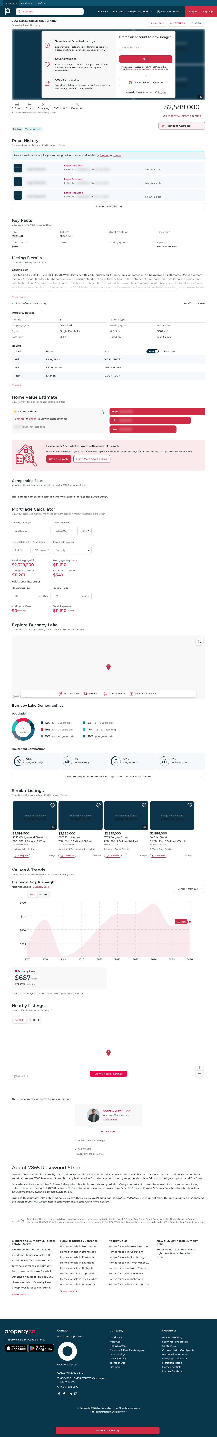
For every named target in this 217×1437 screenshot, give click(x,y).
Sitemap (115, 1367)
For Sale (103, 11)
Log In (193, 11)
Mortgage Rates (172, 1362)
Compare (158, 22)
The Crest (196, 1178)
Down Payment (61, 522)
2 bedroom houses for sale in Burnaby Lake (38, 1255)
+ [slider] (200, 898)
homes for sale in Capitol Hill (77, 1273)
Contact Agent (108, 1131)
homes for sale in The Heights (78, 1279)
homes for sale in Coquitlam (125, 1251)
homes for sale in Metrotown (78, 1246)
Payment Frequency (63, 542)
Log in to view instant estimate (182, 116)
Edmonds (155, 1178)
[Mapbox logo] (20, 696)
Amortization (39, 542)
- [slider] (168, 898)
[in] (76, 1393)
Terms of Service (153, 69)
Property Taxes (60, 588)
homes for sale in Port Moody (126, 1257)
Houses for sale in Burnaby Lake (31, 1282)
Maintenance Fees (21, 588)
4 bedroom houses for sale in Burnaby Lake (38, 1249)
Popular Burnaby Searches (78, 1240)
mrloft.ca (40, 3)
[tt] (59, 1393)
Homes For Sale (171, 1367)
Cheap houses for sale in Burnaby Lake (35, 1287)
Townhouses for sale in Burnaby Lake (34, 1265)
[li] (70, 1393)
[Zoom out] (199, 1073)
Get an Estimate (59, 458)
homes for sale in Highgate (77, 1268)
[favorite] (52, 805)
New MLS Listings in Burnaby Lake (177, 1242)
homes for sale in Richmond (125, 1279)
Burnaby (35, 25)
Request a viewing (107, 1430)
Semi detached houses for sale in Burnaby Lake (41, 1271)
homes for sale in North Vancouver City (132, 1268)
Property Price (21, 522)
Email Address (128, 47)
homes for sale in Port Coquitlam (128, 1284)
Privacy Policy (135, 69)
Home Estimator (171, 11)
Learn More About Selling (91, 458)
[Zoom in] (199, 1067)
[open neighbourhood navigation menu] (152, 11)
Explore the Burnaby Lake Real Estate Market (33, 1242)
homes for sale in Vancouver (125, 1273)
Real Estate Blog (172, 1337)
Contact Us (169, 1345)
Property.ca (12, 1339)
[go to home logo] (20, 1331)
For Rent (118, 11)
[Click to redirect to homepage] (7, 11)
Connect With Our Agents (178, 1350)
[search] (50, 11)
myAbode (30, 1339)
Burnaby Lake (20, 25)
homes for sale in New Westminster (130, 1246)
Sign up (105, 155)
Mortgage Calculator (174, 1358)
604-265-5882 (110, 1119)
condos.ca (26, 3)
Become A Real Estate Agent (127, 1350)
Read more (18, 297)
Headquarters (118, 1345)
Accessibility (117, 1354)
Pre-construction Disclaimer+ (108, 1411)
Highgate (167, 1178)
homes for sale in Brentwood (78, 1251)
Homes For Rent (172, 1371)
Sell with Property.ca (175, 1341)
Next (146, 59)
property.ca (11, 3)
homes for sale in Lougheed (77, 1262)
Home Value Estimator (176, 1354)
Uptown (179, 1178)
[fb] (65, 1393)
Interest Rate (20, 542)
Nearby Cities (117, 1240)
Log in (162, 92)
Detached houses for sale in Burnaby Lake (38, 1276)
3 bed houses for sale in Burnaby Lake (35, 1260)
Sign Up (208, 11)
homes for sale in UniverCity (77, 1284)
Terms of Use (117, 1362)
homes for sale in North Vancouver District (134, 1262)
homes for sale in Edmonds (77, 1257)
